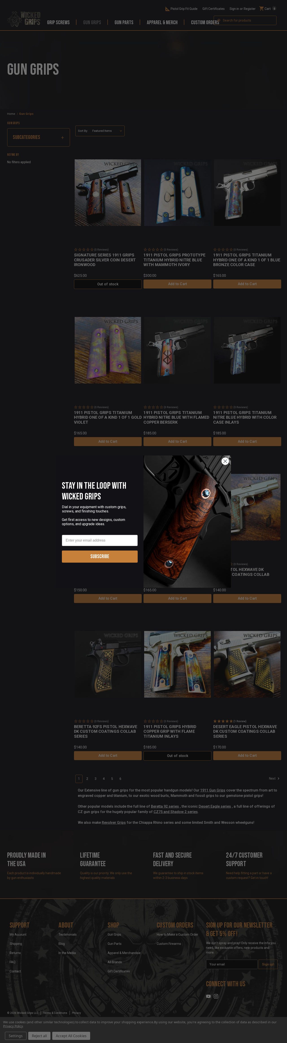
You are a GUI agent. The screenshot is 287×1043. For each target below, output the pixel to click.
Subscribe (99, 556)
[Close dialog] (225, 461)
